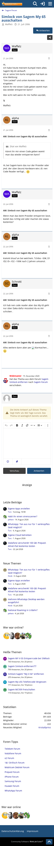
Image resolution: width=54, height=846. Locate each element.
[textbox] (27, 443)
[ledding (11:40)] (6, 636)
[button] (7, 461)
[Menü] (50, 4)
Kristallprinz (45, 727)
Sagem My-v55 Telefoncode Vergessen (27, 681)
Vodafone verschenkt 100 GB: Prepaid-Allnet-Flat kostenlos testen (27, 544)
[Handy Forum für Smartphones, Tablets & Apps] (12, 4)
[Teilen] (49, 37)
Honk (10, 576)
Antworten (39, 470)
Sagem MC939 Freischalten (21, 689)
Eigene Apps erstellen (19, 508)
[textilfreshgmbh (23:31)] (23, 636)
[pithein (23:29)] (28, 636)
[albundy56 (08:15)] (12, 636)
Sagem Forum (41, 382)
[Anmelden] (43, 4)
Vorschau (14, 470)
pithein (11, 519)
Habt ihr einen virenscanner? (22, 516)
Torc (10, 512)
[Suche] (35, 4)
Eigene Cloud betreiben (20, 535)
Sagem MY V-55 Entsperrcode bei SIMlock (29, 658)
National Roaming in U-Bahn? (23, 610)
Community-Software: (27, 841)
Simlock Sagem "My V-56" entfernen (26, 673)
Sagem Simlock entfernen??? (22, 666)
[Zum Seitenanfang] (49, 841)
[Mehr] (49, 58)
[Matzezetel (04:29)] (17, 636)
